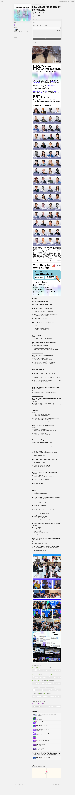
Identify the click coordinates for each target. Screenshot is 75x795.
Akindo (40, 703)
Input (50, 667)
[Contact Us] (55, 785)
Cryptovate (36, 680)
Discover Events (67, 1)
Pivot (44, 703)
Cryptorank (54, 674)
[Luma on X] (53, 785)
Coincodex (36, 686)
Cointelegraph (51, 680)
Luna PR (35, 667)
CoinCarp (42, 693)
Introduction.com (48, 693)
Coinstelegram (48, 674)
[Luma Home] (2, 1)
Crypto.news (36, 693)
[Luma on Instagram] (52, 785)
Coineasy (35, 703)
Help (23, 784)
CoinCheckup (42, 686)
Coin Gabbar (36, 674)
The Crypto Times (43, 680)
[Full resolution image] (46, 54)
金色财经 (41, 674)
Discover (16, 784)
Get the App (59, 784)
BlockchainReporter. (50, 686)
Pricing (20, 784)
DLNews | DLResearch (43, 667)
